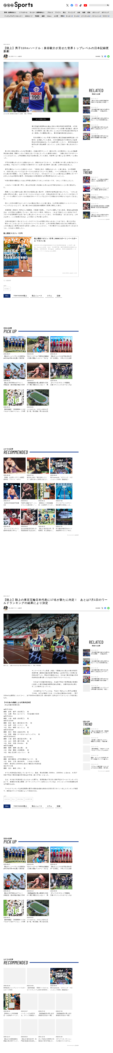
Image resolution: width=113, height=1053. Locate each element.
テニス (76, 16)
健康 (43, 16)
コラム (49, 296)
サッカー (69, 16)
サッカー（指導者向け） (37, 12)
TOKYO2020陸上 (20, 296)
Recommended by (71, 535)
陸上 (64, 12)
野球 (62, 16)
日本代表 (7, 799)
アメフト (58, 12)
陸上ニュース (37, 296)
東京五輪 (20, 799)
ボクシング (96, 12)
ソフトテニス (85, 16)
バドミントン (96, 16)
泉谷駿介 (7, 289)
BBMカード (29, 16)
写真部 (37, 16)
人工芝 (56, 16)
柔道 (88, 12)
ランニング (71, 12)
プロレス (50, 12)
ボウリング (105, 12)
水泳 (78, 12)
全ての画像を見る (41, 119)
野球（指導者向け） (10, 12)
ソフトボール (23, 12)
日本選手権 (28, 799)
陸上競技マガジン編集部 (15, 56)
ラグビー (105, 16)
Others (49, 16)
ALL (7, 296)
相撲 (83, 12)
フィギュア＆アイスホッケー (13, 16)
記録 (58, 296)
